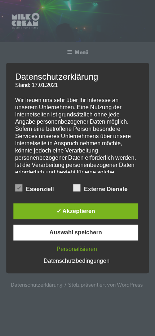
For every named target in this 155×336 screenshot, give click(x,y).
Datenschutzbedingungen (77, 261)
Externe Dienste (106, 189)
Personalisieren (77, 249)
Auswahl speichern (75, 232)
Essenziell (40, 189)
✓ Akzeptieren (76, 211)
